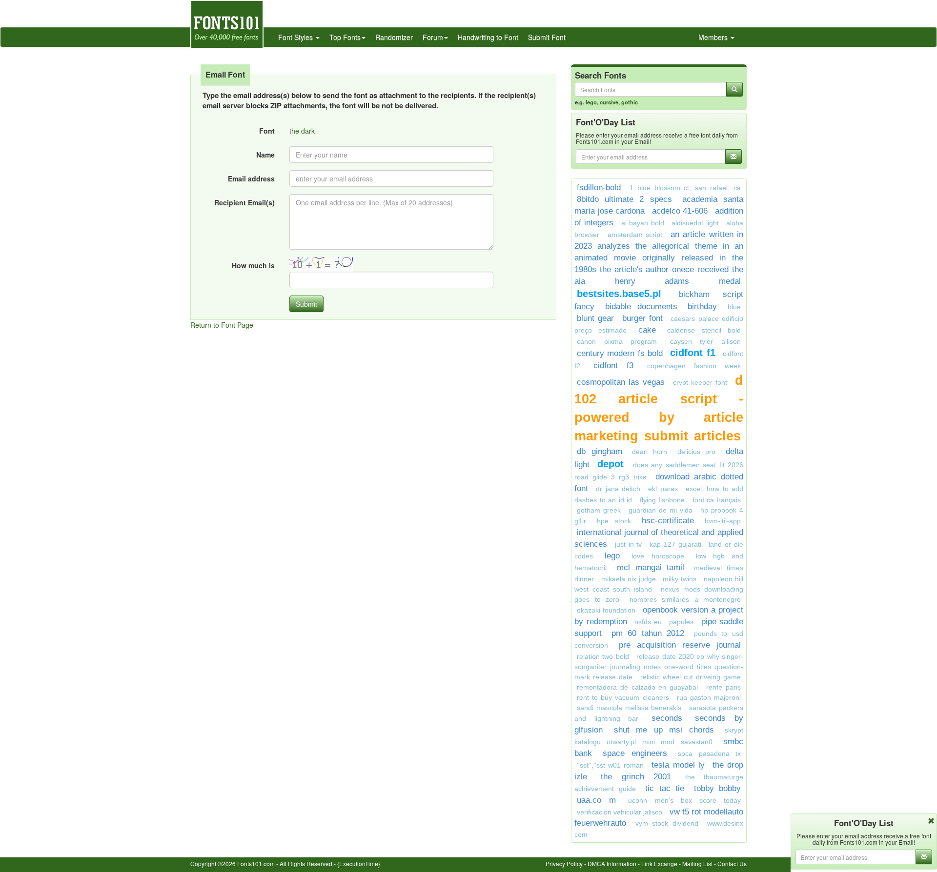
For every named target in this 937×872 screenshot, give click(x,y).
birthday (702, 306)
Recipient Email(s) (244, 202)
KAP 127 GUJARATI (675, 544)
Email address (251, 178)
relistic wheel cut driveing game (690, 677)
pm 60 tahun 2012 (648, 633)
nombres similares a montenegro (685, 599)
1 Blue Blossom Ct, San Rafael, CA (685, 188)
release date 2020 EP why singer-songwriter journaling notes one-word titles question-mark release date (658, 667)
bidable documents (641, 306)
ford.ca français (717, 500)
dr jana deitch (618, 489)
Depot (612, 463)
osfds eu (648, 622)
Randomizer (394, 37)
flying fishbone (662, 500)
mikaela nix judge (628, 579)
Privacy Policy (564, 863)
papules (681, 622)
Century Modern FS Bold (620, 353)
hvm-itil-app (723, 521)
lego (591, 102)
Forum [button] (433, 37)
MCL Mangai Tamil (651, 567)
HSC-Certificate (668, 520)
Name (265, 154)
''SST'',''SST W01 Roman (610, 765)
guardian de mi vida (661, 510)
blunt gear (595, 318)
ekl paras (662, 489)
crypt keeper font (700, 382)
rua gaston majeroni (709, 697)
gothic (629, 102)
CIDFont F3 (613, 365)
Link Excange (659, 863)
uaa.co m (596, 800)
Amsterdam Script (635, 234)
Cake (647, 330)
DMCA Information (612, 863)
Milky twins (679, 579)
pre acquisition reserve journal (680, 645)
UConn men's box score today (684, 800)
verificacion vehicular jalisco (619, 812)
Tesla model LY (678, 765)
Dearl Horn (649, 452)
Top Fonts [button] (345, 37)
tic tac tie (664, 788)
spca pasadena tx (709, 753)
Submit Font (547, 37)
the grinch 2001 (636, 776)
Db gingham (599, 451)
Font (267, 131)
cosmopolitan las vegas (621, 382)
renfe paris (723, 687)
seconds (667, 718)
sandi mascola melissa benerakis (629, 708)
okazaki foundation (606, 610)
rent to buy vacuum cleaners (623, 697)
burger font (642, 318)
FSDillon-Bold (599, 187)
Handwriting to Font (488, 37)
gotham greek (599, 510)
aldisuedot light (695, 223)
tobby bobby (717, 788)
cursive (609, 102)
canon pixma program (617, 341)
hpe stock (614, 521)
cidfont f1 (692, 352)
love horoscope (657, 556)
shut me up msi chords (664, 729)
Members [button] (714, 37)
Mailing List (697, 863)
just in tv (628, 544)
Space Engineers (635, 753)
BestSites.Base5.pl (619, 293)
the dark (302, 131)
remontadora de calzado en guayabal (637, 687)
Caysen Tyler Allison (705, 341)
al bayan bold (642, 223)
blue (734, 307)
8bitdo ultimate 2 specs (624, 199)
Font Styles (296, 37)
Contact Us (732, 863)
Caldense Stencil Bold (704, 330)
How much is (253, 265)
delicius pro (696, 452)
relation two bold (603, 656)
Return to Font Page (221, 325)
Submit (306, 304)
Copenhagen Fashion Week (694, 366)
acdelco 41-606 (680, 211)
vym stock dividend (666, 823)
